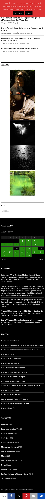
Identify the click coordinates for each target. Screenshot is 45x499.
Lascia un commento (25, 23)
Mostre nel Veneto (8, 451)
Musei (3, 456)
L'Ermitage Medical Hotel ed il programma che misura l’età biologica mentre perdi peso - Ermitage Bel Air (21, 301)
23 (29, 252)
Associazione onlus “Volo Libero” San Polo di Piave (20, 386)
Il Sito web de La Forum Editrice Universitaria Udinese (22, 345)
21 (17, 252)
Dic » (41, 259)
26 (4, 255)
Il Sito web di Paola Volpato (11, 395)
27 (10, 255)
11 (41, 245)
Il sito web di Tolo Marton (11, 359)
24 (35, 252)
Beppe (15, 23)
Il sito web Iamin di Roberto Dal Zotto (15, 404)
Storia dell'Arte (7, 478)
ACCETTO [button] (18, 13)
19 (4, 252)
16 (29, 248)
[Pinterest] (26, 496)
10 (35, 245)
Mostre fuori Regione (9, 447)
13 (10, 248)
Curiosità (4, 438)
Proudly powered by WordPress (23, 490)
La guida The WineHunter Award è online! (19, 48)
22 (23, 252)
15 (23, 248)
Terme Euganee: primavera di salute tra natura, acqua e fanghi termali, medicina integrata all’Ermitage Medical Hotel (22, 293)
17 (35, 248)
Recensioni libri (7, 469)
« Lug (4, 259)
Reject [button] (28, 13)
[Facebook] (11, 496)
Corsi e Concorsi (7, 433)
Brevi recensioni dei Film (10, 429)
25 (41, 252)
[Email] (34, 496)
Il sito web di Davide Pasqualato (13, 381)
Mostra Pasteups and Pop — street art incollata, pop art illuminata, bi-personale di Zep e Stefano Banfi (21, 322)
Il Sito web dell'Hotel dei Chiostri (14, 372)
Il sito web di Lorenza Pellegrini (13, 377)
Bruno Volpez (6, 320)
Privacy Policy (5, 490)
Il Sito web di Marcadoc (10, 390)
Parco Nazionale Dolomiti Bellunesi (14, 399)
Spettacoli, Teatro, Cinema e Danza (14, 474)
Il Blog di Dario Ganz (9, 408)
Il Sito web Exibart (8, 354)
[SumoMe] (41, 496)
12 (4, 248)
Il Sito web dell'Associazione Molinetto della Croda (20, 350)
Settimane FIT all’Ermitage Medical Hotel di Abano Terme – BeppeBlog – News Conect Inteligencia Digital (22, 277)
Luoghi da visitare (8, 442)
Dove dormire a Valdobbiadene (13, 368)
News (3, 465)
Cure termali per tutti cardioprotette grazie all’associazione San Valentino (20, 19)
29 (23, 255)
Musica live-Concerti (9, 460)
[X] (18, 496)
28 (17, 255)
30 (29, 255)
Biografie (4, 424)
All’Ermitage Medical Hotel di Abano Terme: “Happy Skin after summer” (21, 314)
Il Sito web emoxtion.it (10, 341)
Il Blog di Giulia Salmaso (10, 363)
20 (10, 252)
